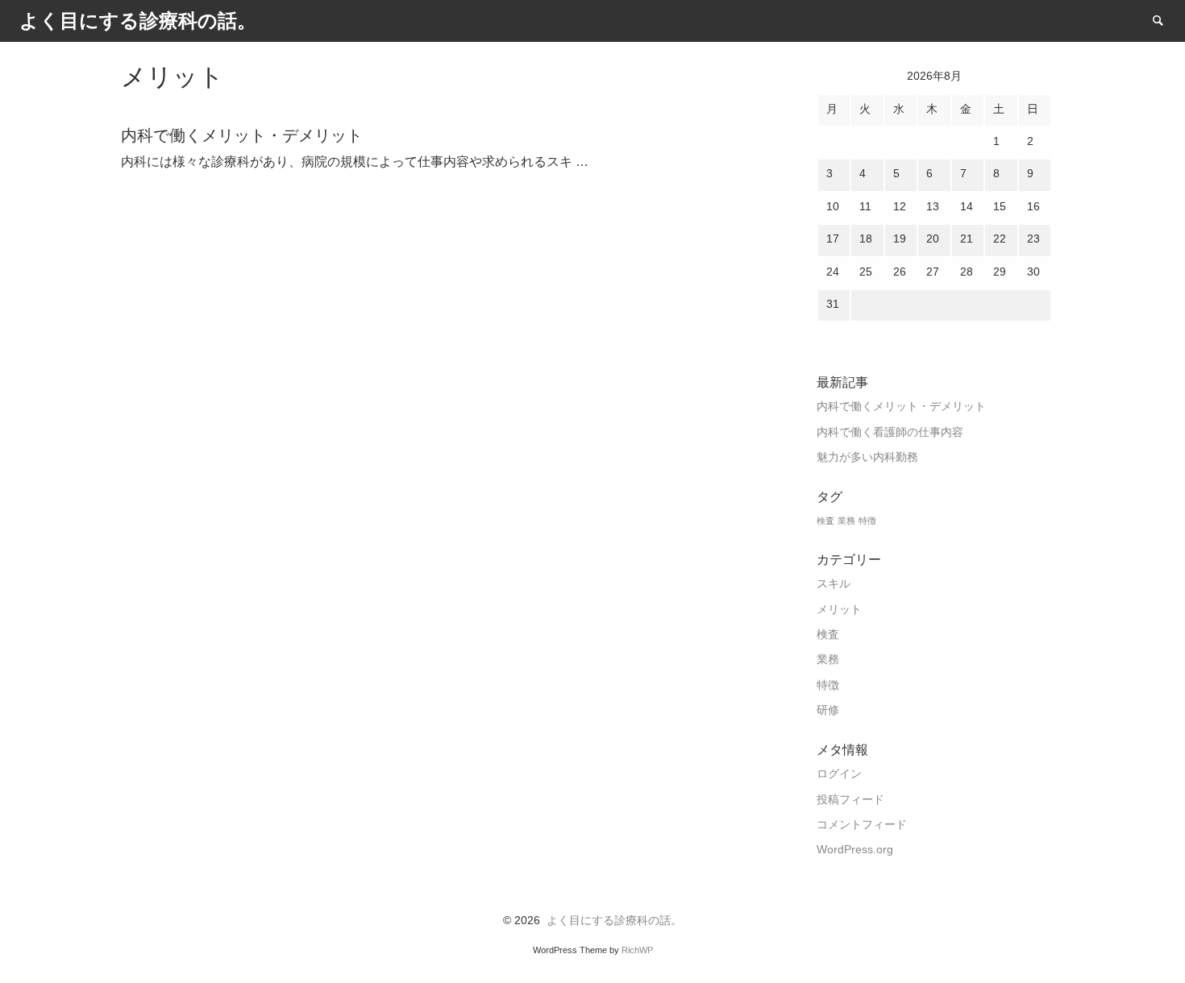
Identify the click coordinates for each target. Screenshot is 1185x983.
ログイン (839, 774)
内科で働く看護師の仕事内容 (890, 432)
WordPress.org (855, 850)
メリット (839, 609)
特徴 (867, 520)
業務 (846, 520)
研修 (828, 710)
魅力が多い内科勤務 (867, 457)
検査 (825, 520)
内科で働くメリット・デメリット (901, 406)
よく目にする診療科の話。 (614, 921)
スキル (833, 584)
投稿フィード (850, 800)
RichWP (637, 950)
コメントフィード (862, 825)
